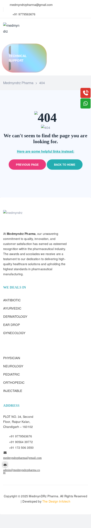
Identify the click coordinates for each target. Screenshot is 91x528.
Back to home (64, 165)
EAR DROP (11, 324)
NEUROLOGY (13, 366)
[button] (24, 58)
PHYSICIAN (11, 358)
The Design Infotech (56, 501)
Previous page (27, 165)
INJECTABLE (12, 390)
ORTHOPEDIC (14, 382)
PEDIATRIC (11, 374)
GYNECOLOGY (14, 333)
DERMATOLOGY (15, 316)
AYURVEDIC (12, 308)
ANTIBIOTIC (12, 300)
